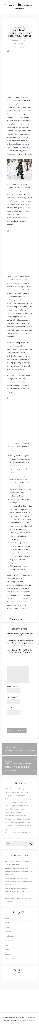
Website (10, 708)
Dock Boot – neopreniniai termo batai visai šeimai (19, 32)
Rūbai (7, 945)
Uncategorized (19, 27)
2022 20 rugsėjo (18, 40)
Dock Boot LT (11, 447)
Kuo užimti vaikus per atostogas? (19, 633)
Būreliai (7, 918)
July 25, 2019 (19, 654)
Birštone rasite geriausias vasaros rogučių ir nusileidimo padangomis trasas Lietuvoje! (19, 898)
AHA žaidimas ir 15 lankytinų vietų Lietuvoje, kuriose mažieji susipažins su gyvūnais (18, 881)
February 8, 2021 (19, 645)
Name (12, 686)
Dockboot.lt (23, 218)
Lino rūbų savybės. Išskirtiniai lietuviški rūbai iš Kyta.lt (19, 651)
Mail (12, 697)
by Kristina (18, 43)
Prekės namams (10, 936)
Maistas (7, 927)
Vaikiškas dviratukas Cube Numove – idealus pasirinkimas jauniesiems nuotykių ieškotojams (19, 871)
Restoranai (9, 940)
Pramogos (8, 931)
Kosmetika (8, 922)
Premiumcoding (29, 1020)
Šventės (8, 949)
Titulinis (8, 954)
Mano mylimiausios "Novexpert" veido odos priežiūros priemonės (19, 642)
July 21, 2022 (19, 636)
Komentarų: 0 (18, 47)
